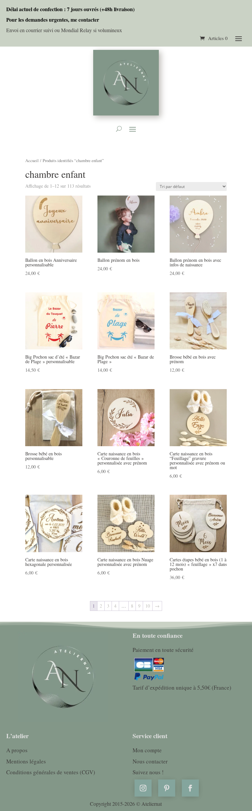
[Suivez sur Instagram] (143, 788)
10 (147, 606)
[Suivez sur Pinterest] (166, 788)
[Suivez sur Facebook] (190, 788)
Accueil (32, 160)
